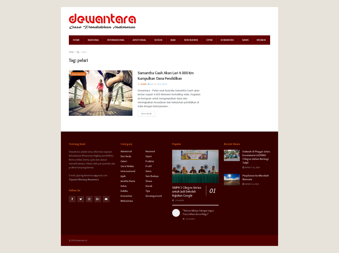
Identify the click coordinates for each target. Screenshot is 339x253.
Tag (77, 52)
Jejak (173, 40)
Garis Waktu (127, 166)
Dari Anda (126, 156)
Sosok (158, 40)
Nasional (93, 40)
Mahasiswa (127, 200)
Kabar (124, 186)
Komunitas (227, 40)
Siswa (148, 181)
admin (143, 84)
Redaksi (261, 40)
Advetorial (139, 40)
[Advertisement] (239, 92)
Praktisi (149, 161)
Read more (146, 113)
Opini (209, 40)
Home (76, 40)
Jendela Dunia (128, 181)
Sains (245, 40)
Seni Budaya (191, 40)
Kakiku (124, 191)
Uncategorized (153, 195)
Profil (148, 166)
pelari (84, 52)
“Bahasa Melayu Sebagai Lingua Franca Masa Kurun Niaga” (198, 212)
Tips (147, 191)
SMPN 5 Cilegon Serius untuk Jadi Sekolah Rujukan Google (186, 191)
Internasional (115, 40)
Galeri (124, 161)
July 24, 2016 (155, 84)
